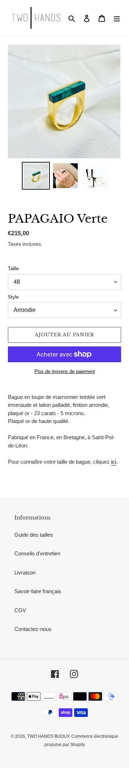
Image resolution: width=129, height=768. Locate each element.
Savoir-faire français (37, 591)
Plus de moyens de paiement (64, 371)
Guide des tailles (33, 535)
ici (113, 462)
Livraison (24, 572)
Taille (13, 268)
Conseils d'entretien (37, 553)
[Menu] (116, 18)
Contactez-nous (33, 629)
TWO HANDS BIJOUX (48, 736)
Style (13, 297)
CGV (20, 610)
